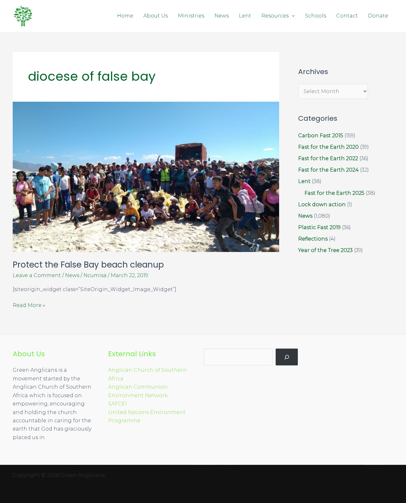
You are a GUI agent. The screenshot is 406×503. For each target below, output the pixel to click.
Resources (275, 16)
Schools (315, 16)
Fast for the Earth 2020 (328, 147)
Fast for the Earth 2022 (328, 158)
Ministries (191, 16)
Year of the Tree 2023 (325, 250)
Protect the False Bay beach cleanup (88, 264)
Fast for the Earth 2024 (328, 170)
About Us (155, 16)
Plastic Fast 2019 (319, 227)
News (221, 16)
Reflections (313, 239)
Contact (347, 16)
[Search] (287, 357)
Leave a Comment (37, 275)
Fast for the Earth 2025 (334, 193)
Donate (378, 16)
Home (125, 16)
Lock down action (322, 204)
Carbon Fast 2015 (320, 136)
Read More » (29, 304)
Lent (245, 16)
